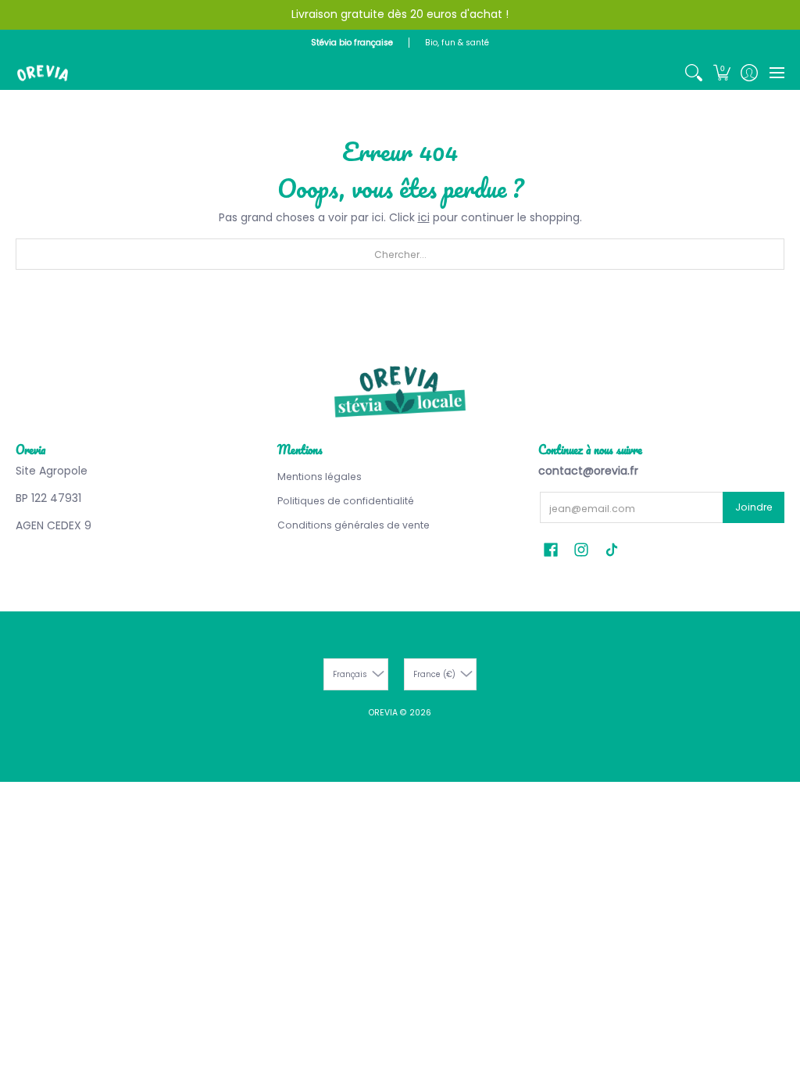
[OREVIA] (43, 73)
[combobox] (400, 254)
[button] (721, 73)
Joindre (754, 507)
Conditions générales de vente (353, 525)
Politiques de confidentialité (345, 500)
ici (424, 217)
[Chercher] (694, 73)
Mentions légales (319, 476)
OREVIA (383, 713)
